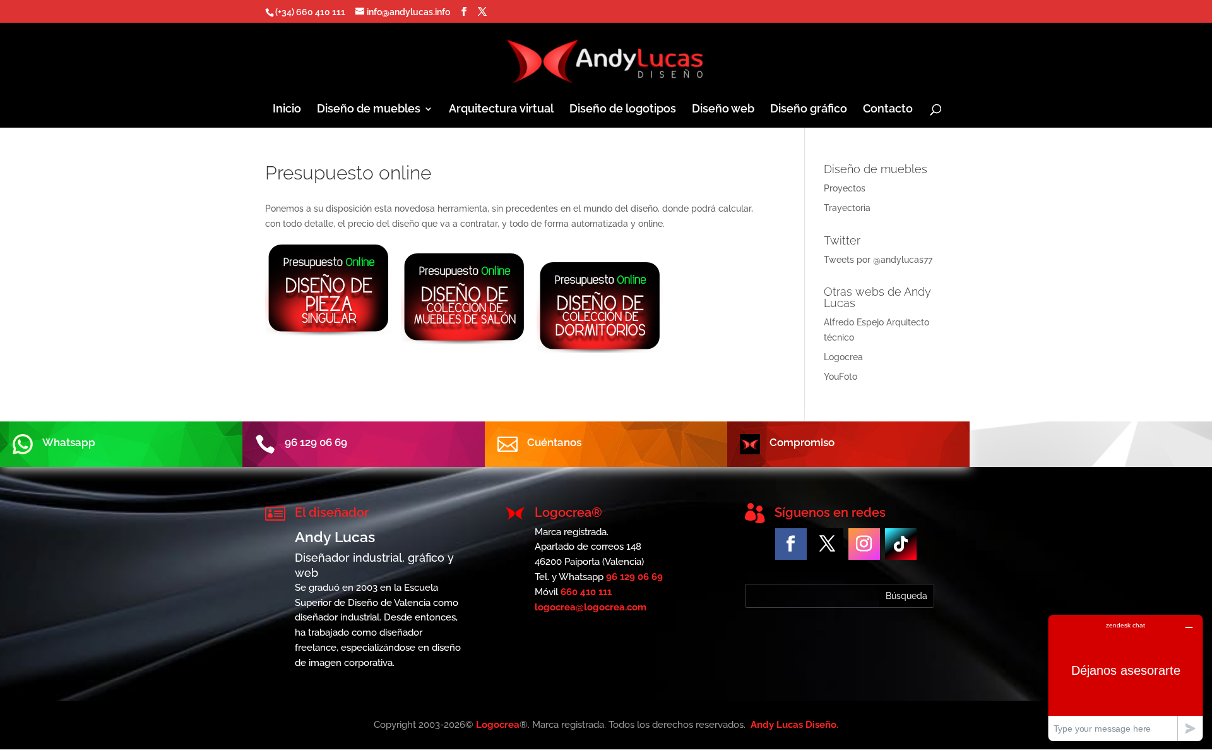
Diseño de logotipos (622, 109)
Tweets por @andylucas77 (878, 260)
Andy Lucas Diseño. (794, 724)
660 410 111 (586, 592)
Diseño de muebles (368, 109)
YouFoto (840, 377)
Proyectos (844, 188)
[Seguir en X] (827, 544)
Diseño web (723, 109)
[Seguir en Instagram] (864, 544)
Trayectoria (847, 208)
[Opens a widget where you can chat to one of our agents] (1125, 678)
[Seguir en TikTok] (901, 544)
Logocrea (843, 357)
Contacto (888, 109)
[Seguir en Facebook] (791, 544)
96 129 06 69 (634, 577)
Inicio (287, 109)
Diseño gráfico (808, 109)
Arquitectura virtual (501, 109)
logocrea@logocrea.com (590, 607)
